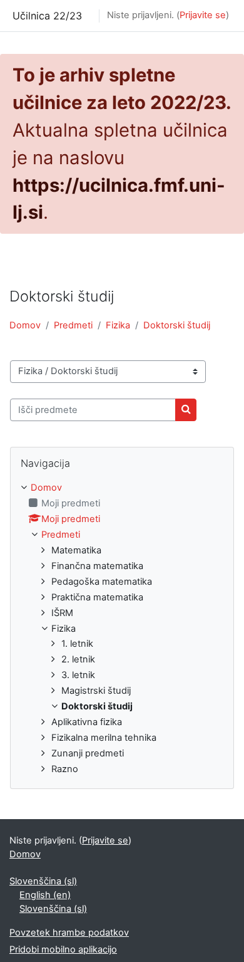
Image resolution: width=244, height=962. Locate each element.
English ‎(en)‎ (45, 895)
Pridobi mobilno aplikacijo (63, 949)
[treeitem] (122, 628)
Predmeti (73, 325)
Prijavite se (203, 15)
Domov (25, 325)
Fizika (118, 325)
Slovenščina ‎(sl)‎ (43, 881)
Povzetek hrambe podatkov (69, 932)
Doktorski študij (176, 325)
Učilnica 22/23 (47, 15)
